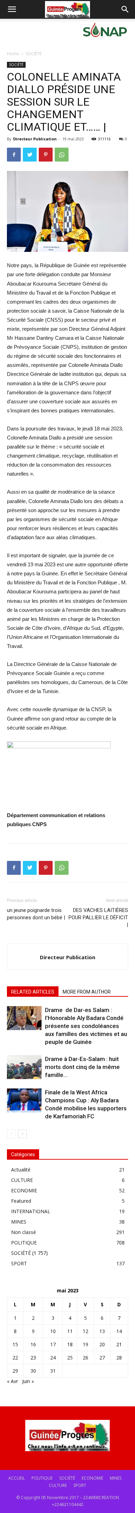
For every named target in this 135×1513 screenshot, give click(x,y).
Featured (21, 1201)
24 (53, 1357)
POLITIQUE (24, 1242)
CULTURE (22, 1180)
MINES (18, 1221)
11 (70, 1331)
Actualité (20, 1169)
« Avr (12, 1381)
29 (15, 1370)
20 (102, 1344)
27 (102, 1357)
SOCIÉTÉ (34, 54)
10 (53, 1331)
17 (53, 1344)
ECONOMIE (24, 1190)
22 (15, 1357)
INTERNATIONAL (30, 1211)
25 (70, 1357)
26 (85, 1357)
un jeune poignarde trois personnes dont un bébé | (36, 914)
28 (119, 1357)
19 (85, 1344)
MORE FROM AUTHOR (87, 992)
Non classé (23, 1232)
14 (119, 1331)
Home (13, 54)
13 (102, 1331)
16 (33, 1344)
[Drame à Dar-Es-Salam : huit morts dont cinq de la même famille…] (24, 1067)
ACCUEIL (16, 1478)
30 (33, 1370)
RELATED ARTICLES (32, 992)
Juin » (28, 1381)
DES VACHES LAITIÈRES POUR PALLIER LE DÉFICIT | (98, 917)
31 (53, 1370)
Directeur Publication (35, 138)
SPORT (19, 1263)
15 (15, 1344)
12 (85, 1331)
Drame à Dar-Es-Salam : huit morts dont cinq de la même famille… (82, 1066)
